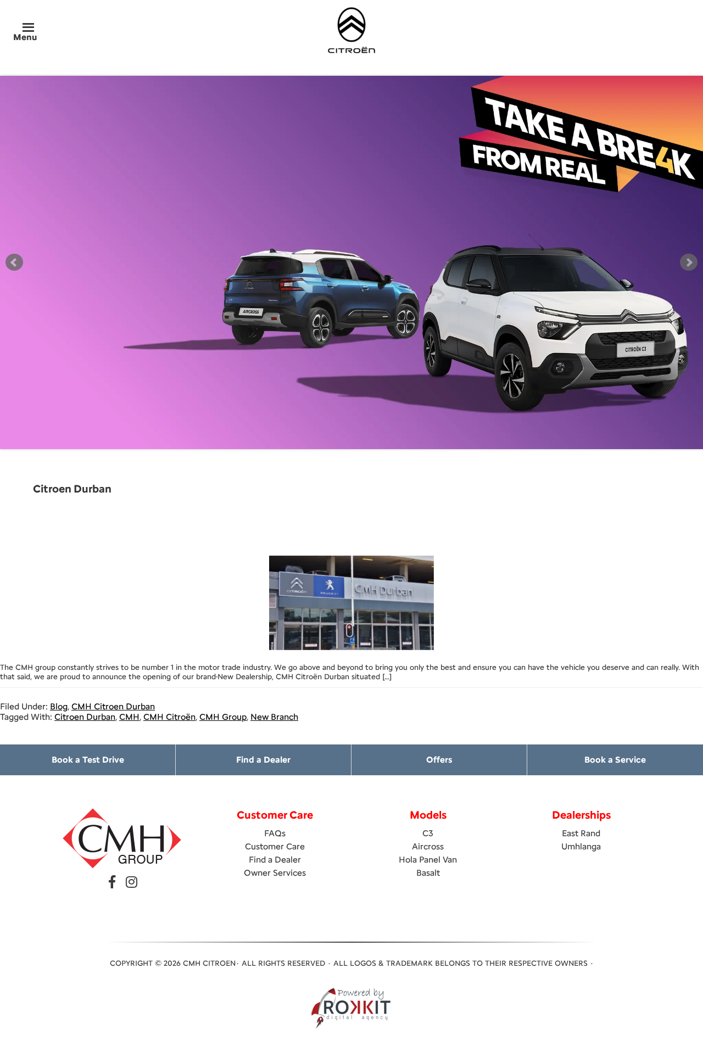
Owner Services (275, 873)
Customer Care (275, 846)
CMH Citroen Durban (113, 706)
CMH (129, 717)
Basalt (428, 873)
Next (689, 262)
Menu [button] (25, 37)
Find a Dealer (263, 759)
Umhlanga (581, 846)
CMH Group (223, 717)
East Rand (581, 833)
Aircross (428, 846)
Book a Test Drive (88, 759)
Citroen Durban (84, 717)
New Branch (274, 717)
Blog (59, 706)
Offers (439, 759)
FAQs (275, 833)
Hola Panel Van (428, 859)
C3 (427, 833)
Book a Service (615, 759)
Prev (14, 262)
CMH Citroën (169, 717)
